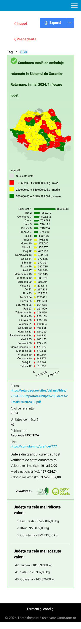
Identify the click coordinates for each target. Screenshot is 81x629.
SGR (23, 52)
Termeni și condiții (40, 609)
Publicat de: (19, 430)
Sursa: (15, 386)
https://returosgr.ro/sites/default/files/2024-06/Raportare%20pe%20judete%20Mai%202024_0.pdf (39, 396)
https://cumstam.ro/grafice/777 (34, 446)
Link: (14, 442)
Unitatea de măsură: (25, 419)
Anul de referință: (22, 408)
